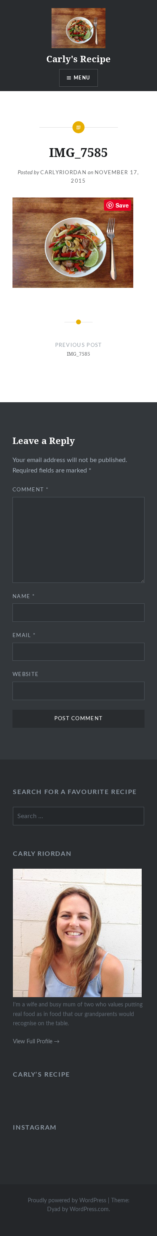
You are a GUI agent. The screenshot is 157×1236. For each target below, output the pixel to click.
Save (122, 205)
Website (25, 674)
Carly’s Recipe (41, 1074)
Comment (30, 490)
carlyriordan (63, 172)
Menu (82, 77)
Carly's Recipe (78, 59)
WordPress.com (89, 1209)
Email (24, 635)
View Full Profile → (36, 1041)
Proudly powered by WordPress (67, 1200)
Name (23, 596)
